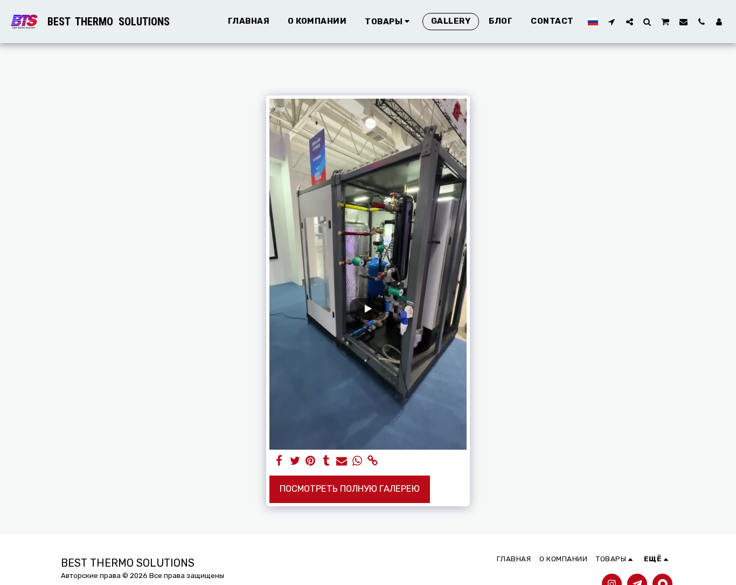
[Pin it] (310, 461)
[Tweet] (295, 461)
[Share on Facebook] (279, 461)
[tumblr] (326, 461)
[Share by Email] (342, 461)
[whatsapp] (357, 461)
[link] (372, 461)
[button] (611, 21)
